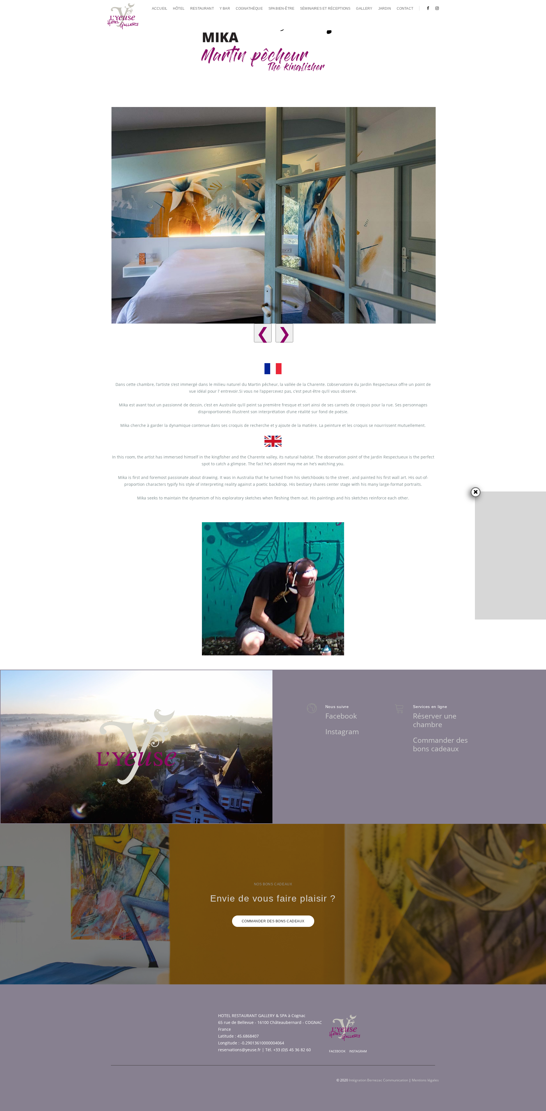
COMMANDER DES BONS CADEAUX (273, 921)
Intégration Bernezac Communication (378, 1080)
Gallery (364, 9)
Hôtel (179, 9)
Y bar (225, 9)
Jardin (384, 9)
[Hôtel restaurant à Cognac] (122, 16)
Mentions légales (425, 1080)
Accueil (159, 9)
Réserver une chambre (434, 720)
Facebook (341, 716)
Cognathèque (249, 9)
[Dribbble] (435, 8)
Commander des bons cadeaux (440, 744)
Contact (405, 9)
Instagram (342, 731)
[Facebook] (428, 8)
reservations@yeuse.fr (239, 1049)
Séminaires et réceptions (325, 9)
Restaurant (202, 9)
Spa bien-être (281, 9)
